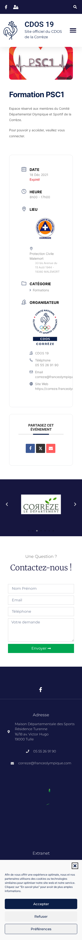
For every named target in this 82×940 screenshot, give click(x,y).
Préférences (41, 929)
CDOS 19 (39, 24)
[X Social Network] (40, 448)
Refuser (41, 916)
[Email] (50, 448)
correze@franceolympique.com (58, 377)
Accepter (41, 904)
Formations (41, 290)
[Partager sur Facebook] (30, 448)
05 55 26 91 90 (47, 365)
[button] (75, 866)
